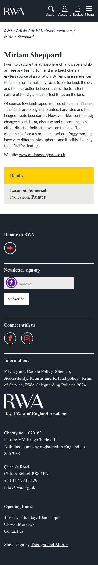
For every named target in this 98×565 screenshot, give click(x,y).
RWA (8, 31)
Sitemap (62, 371)
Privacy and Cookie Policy (28, 371)
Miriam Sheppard (19, 37)
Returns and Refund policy (54, 378)
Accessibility (15, 378)
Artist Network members (52, 31)
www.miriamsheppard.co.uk (42, 155)
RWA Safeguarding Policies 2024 (55, 385)
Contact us (13, 531)
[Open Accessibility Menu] (11, 282)
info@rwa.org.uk (19, 487)
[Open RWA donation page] (10, 250)
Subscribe (16, 298)
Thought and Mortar (49, 544)
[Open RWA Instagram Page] (24, 338)
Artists (21, 31)
